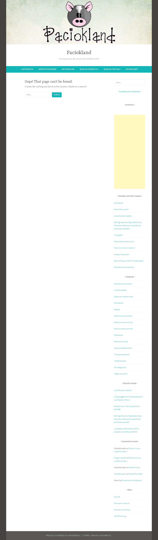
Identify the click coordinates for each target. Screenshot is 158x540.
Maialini (117, 309)
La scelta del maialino (123, 216)
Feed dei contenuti (121, 503)
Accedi (117, 496)
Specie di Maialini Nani (123, 348)
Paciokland (79, 53)
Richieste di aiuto (121, 341)
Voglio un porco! (120, 373)
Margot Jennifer (120, 458)
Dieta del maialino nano (123, 296)
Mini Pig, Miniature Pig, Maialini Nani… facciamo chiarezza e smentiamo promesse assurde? (128, 419)
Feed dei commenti (122, 509)
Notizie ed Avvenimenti (123, 328)
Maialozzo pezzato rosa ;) (124, 241)
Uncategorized (120, 367)
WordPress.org (120, 516)
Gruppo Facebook (47, 69)
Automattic (105, 535)
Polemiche (118, 335)
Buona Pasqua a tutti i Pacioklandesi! (128, 261)
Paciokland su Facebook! (124, 267)
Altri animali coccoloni (123, 283)
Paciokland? (132, 69)
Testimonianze (120, 361)
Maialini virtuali (112, 69)
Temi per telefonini (121, 354)
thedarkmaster (120, 474)
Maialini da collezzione (123, 316)
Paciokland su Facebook (129, 92)
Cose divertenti (120, 290)
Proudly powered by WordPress (63, 535)
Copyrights (27, 69)
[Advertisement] (132, 152)
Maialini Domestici (89, 69)
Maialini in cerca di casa (123, 322)
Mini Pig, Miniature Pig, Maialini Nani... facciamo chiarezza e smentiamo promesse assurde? (128, 225)
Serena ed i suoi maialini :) (124, 248)
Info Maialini (68, 69)
